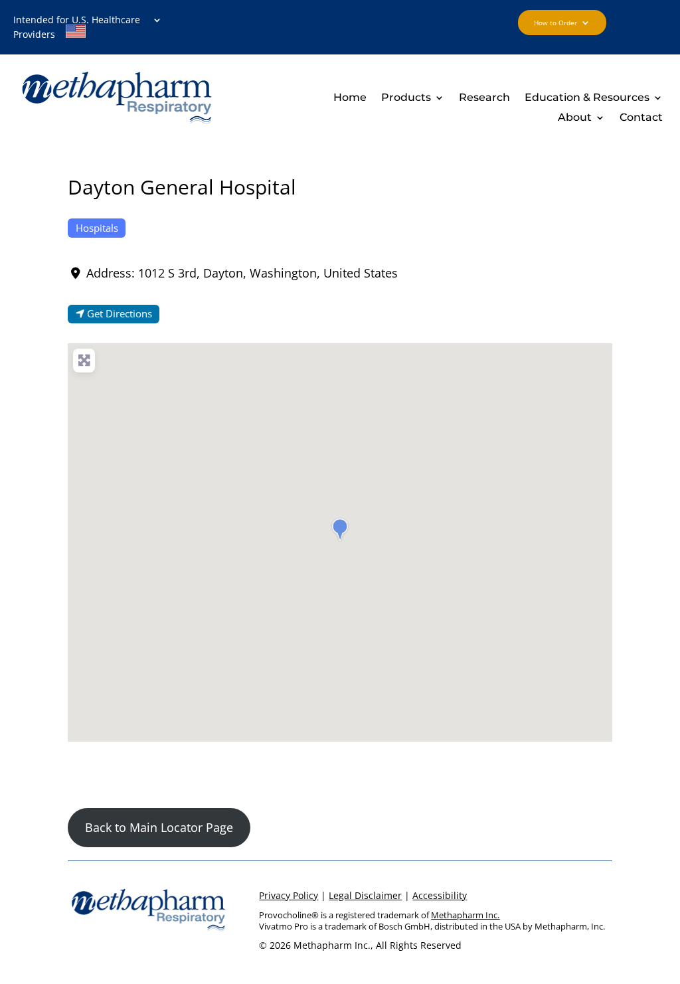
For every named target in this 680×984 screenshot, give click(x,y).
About (575, 118)
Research (484, 98)
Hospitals (97, 227)
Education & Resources (587, 98)
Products (406, 98)
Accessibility (439, 895)
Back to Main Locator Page (159, 827)
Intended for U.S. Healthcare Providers (76, 28)
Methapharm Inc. (465, 915)
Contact (641, 118)
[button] (340, 530)
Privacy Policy (288, 895)
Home (350, 98)
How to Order (555, 22)
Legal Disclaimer (365, 895)
